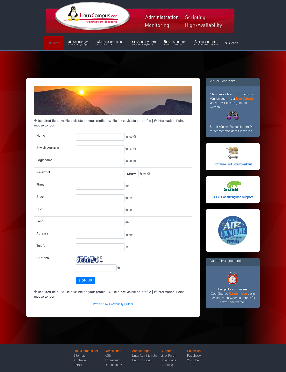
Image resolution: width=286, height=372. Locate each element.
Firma (40, 184)
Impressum (112, 360)
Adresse (42, 233)
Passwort (43, 172)
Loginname (44, 160)
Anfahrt (78, 365)
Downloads (168, 360)
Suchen (232, 43)
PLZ (39, 209)
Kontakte (80, 360)
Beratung (167, 365)
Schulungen (78, 43)
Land (40, 221)
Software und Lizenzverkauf (233, 164)
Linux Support (206, 43)
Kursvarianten (175, 43)
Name (40, 135)
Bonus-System (144, 43)
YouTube (193, 360)
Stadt (40, 197)
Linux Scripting (142, 360)
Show (131, 174)
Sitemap (79, 355)
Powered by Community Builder (113, 304)
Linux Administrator (145, 355)
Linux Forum (169, 355)
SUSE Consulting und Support (233, 197)
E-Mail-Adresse (47, 148)
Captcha (42, 258)
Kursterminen (238, 293)
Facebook (194, 355)
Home (55, 43)
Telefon (41, 245)
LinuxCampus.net (111, 43)
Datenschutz (113, 365)
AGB (108, 355)
